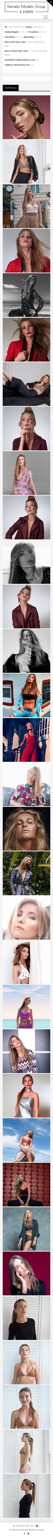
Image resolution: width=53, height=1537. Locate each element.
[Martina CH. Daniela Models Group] (26, 117)
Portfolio (11, 87)
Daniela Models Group (32, 1529)
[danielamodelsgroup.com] (26, 7)
